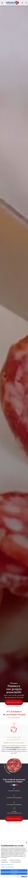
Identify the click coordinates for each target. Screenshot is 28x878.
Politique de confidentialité (7, 867)
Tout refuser (14, 873)
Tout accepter (14, 870)
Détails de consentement (7, 864)
